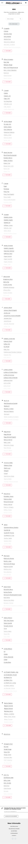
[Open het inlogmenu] (26, 2)
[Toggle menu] (2, 3)
